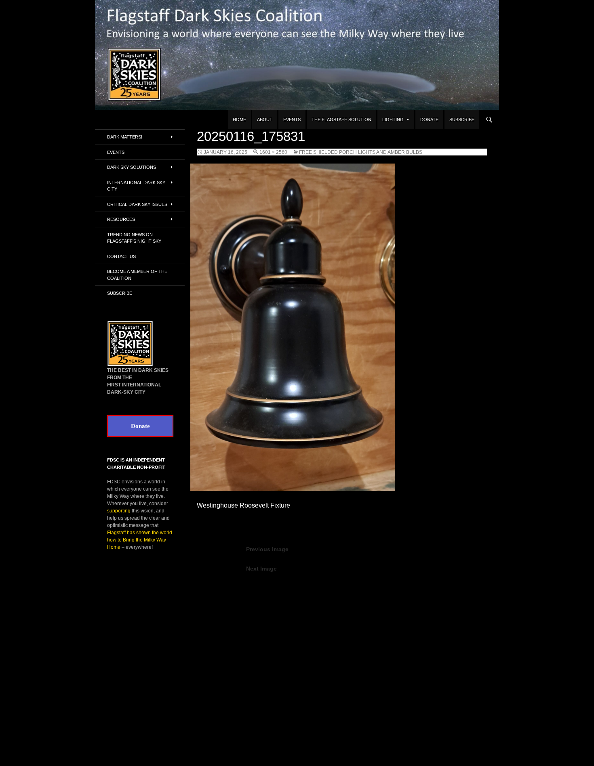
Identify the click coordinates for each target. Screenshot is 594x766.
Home (239, 119)
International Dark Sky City (136, 186)
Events (292, 119)
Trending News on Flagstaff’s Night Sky (134, 238)
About (264, 119)
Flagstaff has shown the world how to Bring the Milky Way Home (139, 540)
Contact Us (121, 256)
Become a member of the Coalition (137, 275)
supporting (119, 511)
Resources (121, 219)
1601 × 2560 (273, 152)
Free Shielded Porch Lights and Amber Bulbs (360, 152)
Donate (429, 119)
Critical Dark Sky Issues (137, 204)
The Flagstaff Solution (341, 119)
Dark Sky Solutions (131, 167)
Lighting (393, 119)
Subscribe (461, 119)
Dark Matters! (124, 136)
